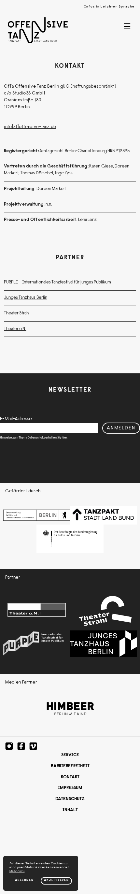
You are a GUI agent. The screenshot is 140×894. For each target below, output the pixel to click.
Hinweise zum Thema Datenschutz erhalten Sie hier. (33, 438)
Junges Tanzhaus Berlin (25, 298)
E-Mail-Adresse (16, 419)
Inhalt (70, 810)
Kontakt (70, 777)
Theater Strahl (17, 313)
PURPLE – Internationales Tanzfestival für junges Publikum (57, 282)
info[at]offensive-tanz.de (30, 127)
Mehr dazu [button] (17, 871)
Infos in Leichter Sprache (109, 6)
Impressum (70, 788)
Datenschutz (70, 799)
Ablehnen (24, 880)
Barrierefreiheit (70, 766)
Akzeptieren (56, 880)
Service (70, 755)
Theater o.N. (15, 329)
